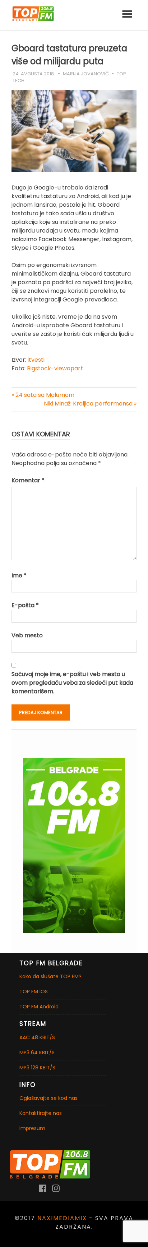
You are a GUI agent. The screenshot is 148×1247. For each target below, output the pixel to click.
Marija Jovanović (86, 73)
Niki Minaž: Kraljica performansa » (90, 403)
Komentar (28, 480)
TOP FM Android (39, 1006)
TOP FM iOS (33, 991)
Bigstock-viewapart (55, 368)
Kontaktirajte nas (40, 1113)
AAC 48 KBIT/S (37, 1037)
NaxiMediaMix (62, 1218)
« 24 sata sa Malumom (42, 395)
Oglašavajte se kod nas (48, 1098)
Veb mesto (27, 635)
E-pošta (25, 605)
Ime (19, 575)
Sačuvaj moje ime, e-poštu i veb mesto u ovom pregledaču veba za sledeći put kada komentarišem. (72, 682)
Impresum (32, 1128)
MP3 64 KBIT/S (37, 1052)
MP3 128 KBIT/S (37, 1067)
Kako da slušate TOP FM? (50, 976)
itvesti (35, 360)
